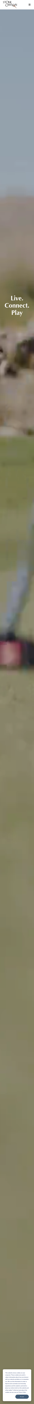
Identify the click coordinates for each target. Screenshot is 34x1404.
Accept (22, 1396)
